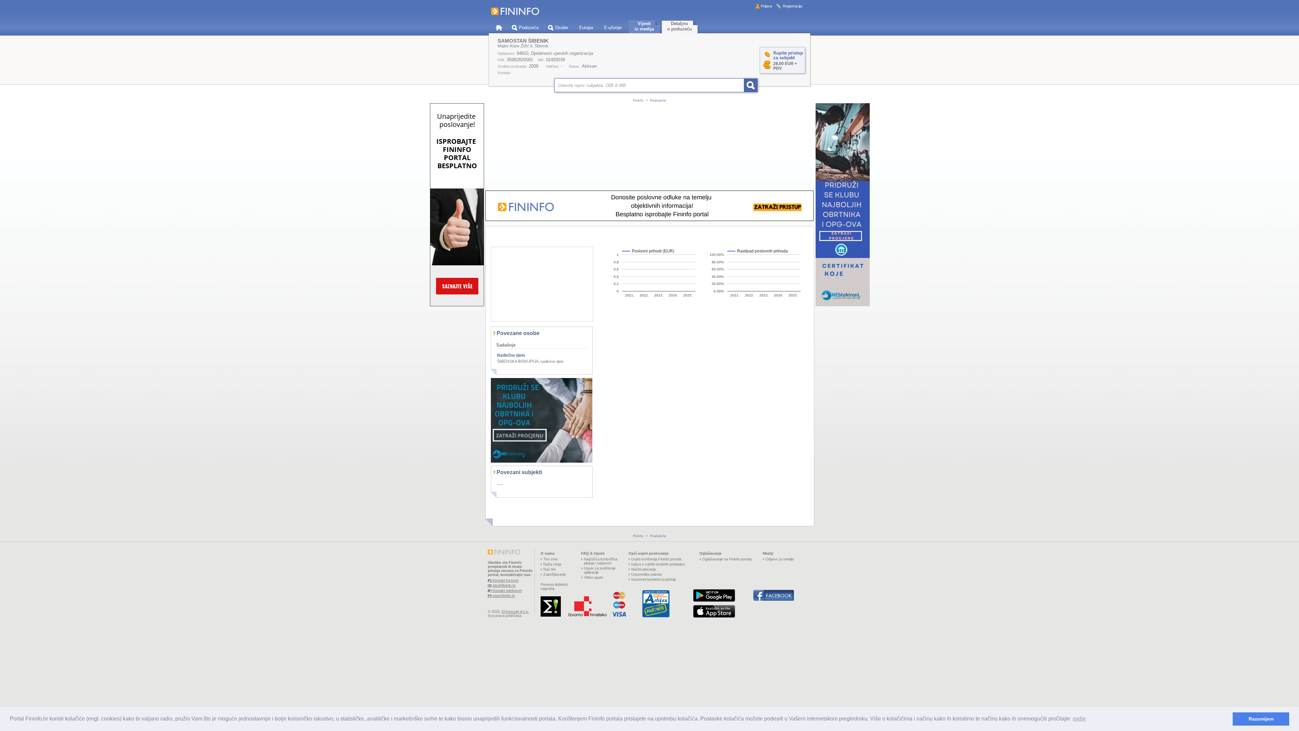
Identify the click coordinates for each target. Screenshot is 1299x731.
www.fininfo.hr (504, 596)
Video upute (593, 577)
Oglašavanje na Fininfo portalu (727, 559)
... (500, 482)
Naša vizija (552, 564)
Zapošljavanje (554, 574)
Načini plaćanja (643, 569)
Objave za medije (780, 559)
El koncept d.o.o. (515, 612)
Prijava (766, 6)
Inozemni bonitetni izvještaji (653, 579)
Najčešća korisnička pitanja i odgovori (600, 561)
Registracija (792, 6)
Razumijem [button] (1261, 719)
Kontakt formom (506, 580)
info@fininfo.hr (504, 585)
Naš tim (549, 569)
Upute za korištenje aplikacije (600, 570)
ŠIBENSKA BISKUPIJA (518, 361)
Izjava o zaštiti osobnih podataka (658, 564)
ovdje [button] (1079, 719)
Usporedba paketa (646, 574)
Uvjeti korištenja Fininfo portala (656, 559)
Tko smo (550, 559)
